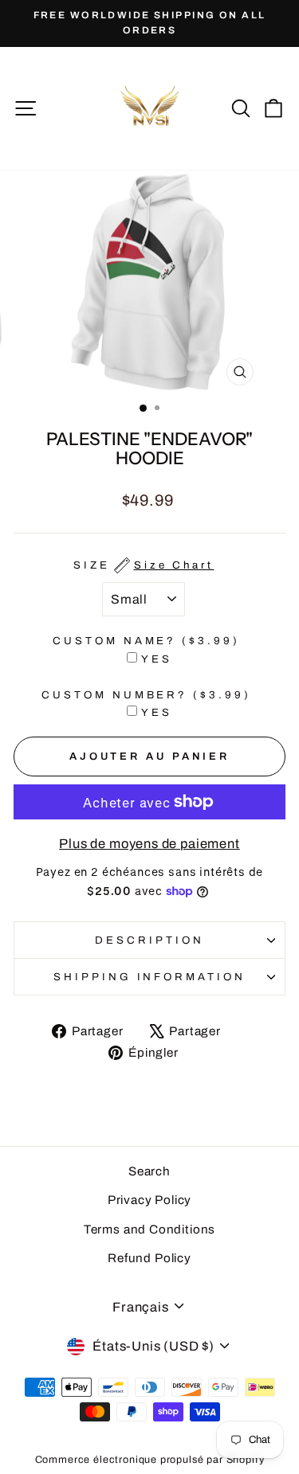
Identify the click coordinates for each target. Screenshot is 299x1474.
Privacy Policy (150, 1200)
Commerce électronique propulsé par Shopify (150, 1459)
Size (143, 565)
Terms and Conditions (150, 1229)
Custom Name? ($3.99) (147, 641)
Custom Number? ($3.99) (146, 695)
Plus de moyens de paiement (149, 843)
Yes (156, 659)
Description (149, 940)
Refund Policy (149, 1258)
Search (149, 1171)
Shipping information (149, 977)
